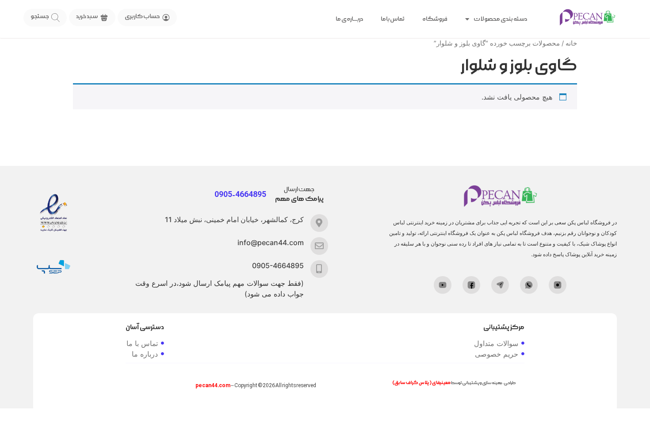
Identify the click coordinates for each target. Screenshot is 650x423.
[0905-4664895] (319, 269)
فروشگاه (434, 19)
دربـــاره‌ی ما (349, 19)
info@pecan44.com (270, 242)
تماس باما (393, 19)
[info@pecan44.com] (319, 246)
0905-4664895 (278, 265)
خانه (571, 43)
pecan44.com (212, 385)
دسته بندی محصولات (500, 19)
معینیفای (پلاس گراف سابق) (421, 383)
